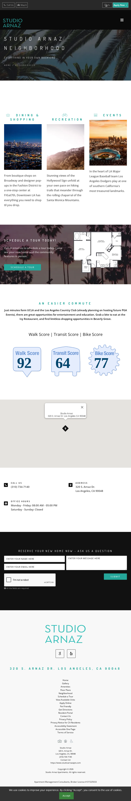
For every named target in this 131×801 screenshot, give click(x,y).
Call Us (9, 5)
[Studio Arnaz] (65, 633)
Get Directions (65, 709)
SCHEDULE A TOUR (22, 267)
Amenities (65, 686)
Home (7, 65)
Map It (24, 5)
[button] (65, 428)
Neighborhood (65, 693)
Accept (66, 795)
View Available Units (65, 699)
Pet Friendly (65, 706)
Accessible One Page (65, 729)
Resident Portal (65, 712)
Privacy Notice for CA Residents (65, 722)
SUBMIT (115, 576)
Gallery (65, 683)
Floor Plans (65, 690)
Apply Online (65, 703)
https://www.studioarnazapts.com (65, 762)
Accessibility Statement (66, 726)
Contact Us (65, 716)
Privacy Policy (65, 719)
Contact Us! (66, 760)
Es (108, 5)
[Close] (82, 407)
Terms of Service (65, 732)
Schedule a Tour (65, 696)
